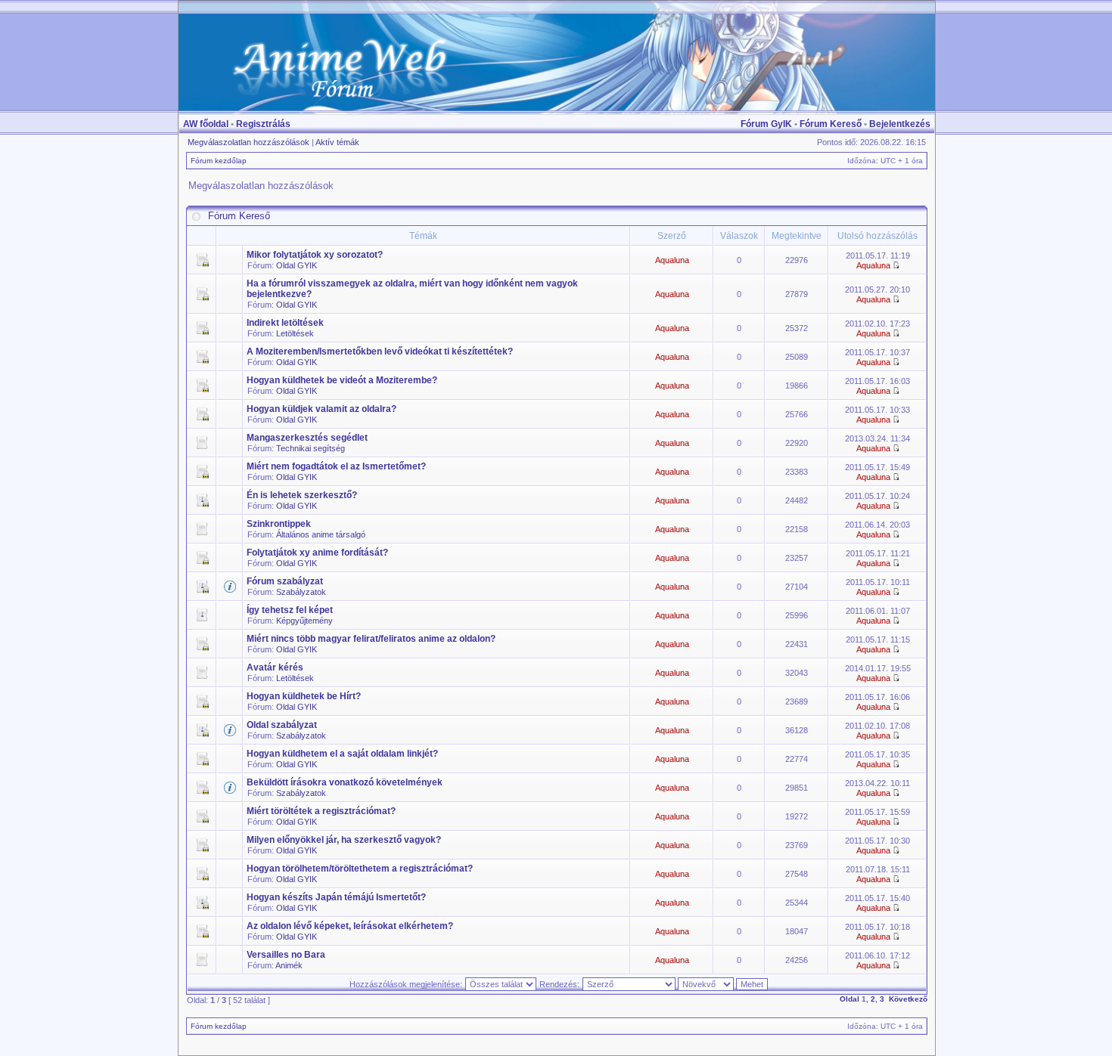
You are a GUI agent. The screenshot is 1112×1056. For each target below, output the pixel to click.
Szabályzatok (301, 591)
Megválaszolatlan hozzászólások (248, 142)
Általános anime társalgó (320, 534)
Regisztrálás (263, 124)
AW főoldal (205, 124)
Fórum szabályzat (285, 581)
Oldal (849, 999)
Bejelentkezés (899, 124)
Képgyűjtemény (304, 620)
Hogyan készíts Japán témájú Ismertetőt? (336, 897)
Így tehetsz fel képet (290, 610)
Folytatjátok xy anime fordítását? (317, 552)
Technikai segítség (310, 448)
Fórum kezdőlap (219, 160)
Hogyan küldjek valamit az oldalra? (321, 409)
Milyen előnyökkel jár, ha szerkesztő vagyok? (344, 840)
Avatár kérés (275, 667)
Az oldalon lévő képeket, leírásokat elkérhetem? (350, 926)
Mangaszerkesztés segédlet (307, 437)
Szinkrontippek (279, 524)
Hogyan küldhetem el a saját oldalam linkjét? (342, 753)
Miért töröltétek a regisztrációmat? (321, 811)
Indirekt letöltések (285, 322)
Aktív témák (337, 142)
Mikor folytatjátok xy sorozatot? (315, 254)
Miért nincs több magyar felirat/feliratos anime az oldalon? (371, 638)
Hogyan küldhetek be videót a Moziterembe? (342, 380)
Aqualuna (672, 260)
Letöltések (295, 333)
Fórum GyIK (766, 124)
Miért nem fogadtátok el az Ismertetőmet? (336, 466)
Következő (908, 999)
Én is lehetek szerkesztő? (302, 495)
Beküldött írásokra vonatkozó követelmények (345, 782)
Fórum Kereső (831, 124)
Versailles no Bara (286, 954)
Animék (289, 965)
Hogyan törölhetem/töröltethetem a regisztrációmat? (360, 868)
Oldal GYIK (296, 265)
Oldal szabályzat (282, 725)
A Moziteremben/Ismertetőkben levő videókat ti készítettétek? (380, 351)
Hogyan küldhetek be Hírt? (304, 696)
